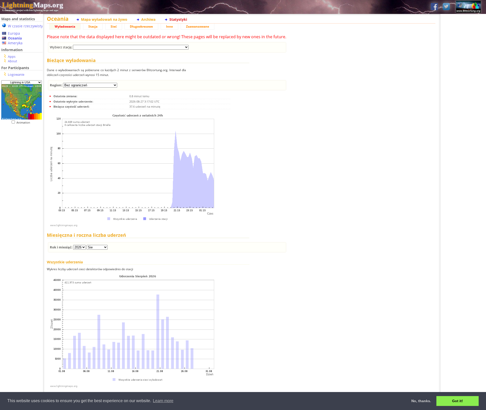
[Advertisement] (21, 228)
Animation (24, 122)
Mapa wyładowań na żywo (104, 19)
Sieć (114, 26)
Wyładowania (65, 26)
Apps (11, 56)
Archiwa (148, 19)
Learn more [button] (163, 401)
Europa (14, 33)
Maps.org (32, 5)
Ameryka (15, 43)
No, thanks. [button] (421, 401)
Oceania (15, 38)
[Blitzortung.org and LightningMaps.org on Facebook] (434, 7)
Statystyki (178, 19)
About (12, 61)
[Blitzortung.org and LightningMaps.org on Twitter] (446, 7)
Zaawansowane (197, 26)
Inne (169, 26)
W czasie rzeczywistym (27, 26)
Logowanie (16, 74)
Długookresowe (141, 26)
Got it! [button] (457, 401)
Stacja (92, 26)
